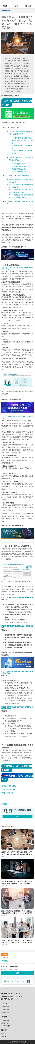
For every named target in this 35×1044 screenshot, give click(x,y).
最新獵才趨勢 (5, 1023)
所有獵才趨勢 (5, 11)
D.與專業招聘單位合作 (19, 171)
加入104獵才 (5, 1036)
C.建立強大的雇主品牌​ (19, 169)
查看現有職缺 (5, 1007)
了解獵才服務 (5, 1020)
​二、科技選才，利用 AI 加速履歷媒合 (17, 175)
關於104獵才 (5, 1033)
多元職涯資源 (5, 1012)
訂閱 (17, 973)
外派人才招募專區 (6, 1026)
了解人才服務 (5, 1009)
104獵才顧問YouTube (8, 793)
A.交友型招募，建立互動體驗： (22, 138)
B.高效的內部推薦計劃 (19, 166)
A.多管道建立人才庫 (18, 164)
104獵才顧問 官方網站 (8, 786)
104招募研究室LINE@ (8, 789)
